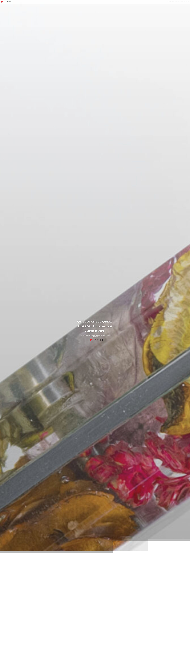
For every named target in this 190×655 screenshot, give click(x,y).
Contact (187, 1)
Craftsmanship (182, 1)
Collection (177, 1)
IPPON (169, 1)
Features (172, 1)
